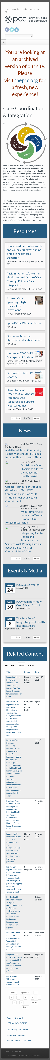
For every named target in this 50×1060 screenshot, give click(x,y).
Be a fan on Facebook (7, 29)
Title (8, 672)
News (21, 665)
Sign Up (24, 9)
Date (37, 672)
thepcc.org (26, 80)
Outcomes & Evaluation (16, 1035)
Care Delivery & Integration (17, 1030)
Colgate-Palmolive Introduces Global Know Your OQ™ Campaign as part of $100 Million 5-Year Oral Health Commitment (23, 494)
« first (13, 992)
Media (30, 665)
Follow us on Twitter (11, 29)
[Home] (26, 19)
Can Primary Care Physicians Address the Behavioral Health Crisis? (32, 470)
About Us (15, 9)
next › (36, 418)
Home (6, 9)
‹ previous (16, 418)
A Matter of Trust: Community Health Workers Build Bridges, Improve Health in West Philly (23, 453)
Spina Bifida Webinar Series (24, 323)
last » (25, 1007)
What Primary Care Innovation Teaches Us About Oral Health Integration (24, 517)
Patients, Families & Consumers (19, 1041)
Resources (10, 665)
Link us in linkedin (16, 29)
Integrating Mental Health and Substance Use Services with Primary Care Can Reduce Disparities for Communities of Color (24, 542)
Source (27, 672)
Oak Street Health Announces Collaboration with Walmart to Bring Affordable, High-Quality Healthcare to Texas (13, 941)
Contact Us (34, 9)
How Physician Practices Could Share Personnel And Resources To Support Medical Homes (20, 397)
